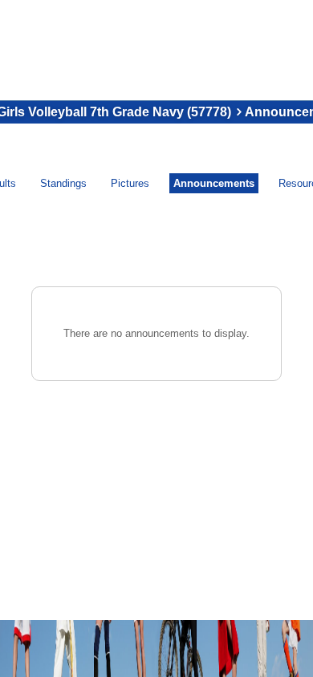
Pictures (130, 183)
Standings (63, 183)
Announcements (213, 183)
